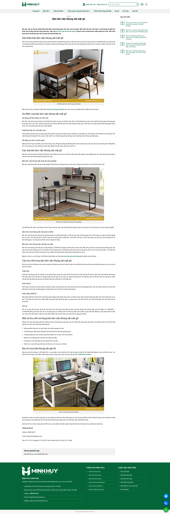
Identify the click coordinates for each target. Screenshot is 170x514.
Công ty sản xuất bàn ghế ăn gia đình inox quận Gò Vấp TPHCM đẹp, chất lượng (136, 45)
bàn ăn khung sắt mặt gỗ (56, 109)
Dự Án (117, 11)
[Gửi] (137, 4)
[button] (142, 4)
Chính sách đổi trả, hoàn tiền (96, 489)
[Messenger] (166, 496)
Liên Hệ (135, 11)
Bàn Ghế (46, 11)
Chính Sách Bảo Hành (94, 471)
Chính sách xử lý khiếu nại (96, 486)
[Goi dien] (166, 509)
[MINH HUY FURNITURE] (31, 4)
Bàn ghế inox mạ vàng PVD (129, 486)
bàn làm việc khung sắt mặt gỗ (66, 31)
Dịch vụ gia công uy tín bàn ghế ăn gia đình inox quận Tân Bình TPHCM (136, 24)
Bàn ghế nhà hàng (126, 479)
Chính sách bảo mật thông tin (97, 482)
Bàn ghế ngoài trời (126, 475)
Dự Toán (126, 11)
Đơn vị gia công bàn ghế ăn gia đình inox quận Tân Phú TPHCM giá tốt (136, 52)
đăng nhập (33, 454)
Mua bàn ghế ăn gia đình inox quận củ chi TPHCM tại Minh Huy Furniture (136, 37)
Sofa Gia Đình (58, 11)
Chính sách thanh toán (95, 475)
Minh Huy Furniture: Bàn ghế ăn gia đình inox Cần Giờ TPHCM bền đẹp (137, 31)
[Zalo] (166, 503)
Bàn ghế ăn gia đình (127, 482)
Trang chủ (35, 11)
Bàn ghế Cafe (125, 471)
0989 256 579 (91, 4)
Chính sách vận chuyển (95, 479)
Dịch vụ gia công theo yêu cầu (78, 11)
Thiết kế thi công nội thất (102, 11)
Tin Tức (69, 16)
